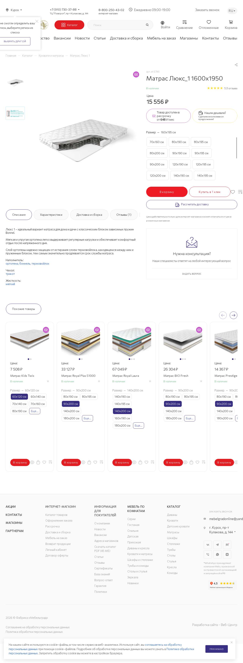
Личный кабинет (56, 549)
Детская (132, 536)
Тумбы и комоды (138, 565)
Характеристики (51, 214)
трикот (10, 273)
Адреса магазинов (106, 540)
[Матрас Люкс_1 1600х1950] (84, 137)
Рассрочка (52, 526)
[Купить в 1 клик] (38, 462)
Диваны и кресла (138, 548)
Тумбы (171, 549)
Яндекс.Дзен (227, 554)
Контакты (14, 514)
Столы (171, 555)
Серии (131, 519)
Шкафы (172, 538)
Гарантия (100, 585)
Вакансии (100, 535)
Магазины (14, 522)
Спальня (132, 530)
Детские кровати (178, 526)
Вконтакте (208, 545)
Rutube (227, 545)
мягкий (10, 284)
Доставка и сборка (89, 214)
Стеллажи (173, 543)
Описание (19, 214)
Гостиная (133, 524)
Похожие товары (23, 309)
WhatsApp (217, 554)
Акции (11, 506)
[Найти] (147, 25)
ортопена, (12, 263)
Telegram (217, 545)
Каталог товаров (56, 514)
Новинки (133, 583)
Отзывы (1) (123, 214)
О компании (102, 523)
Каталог (174, 506)
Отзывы (99, 562)
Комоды (172, 572)
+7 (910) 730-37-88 (63, 9)
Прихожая (134, 542)
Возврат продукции (58, 543)
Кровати (172, 520)
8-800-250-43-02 (111, 10)
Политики (100, 591)
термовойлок (40, 263)
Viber (208, 554)
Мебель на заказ (56, 538)
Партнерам (15, 531)
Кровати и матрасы (139, 554)
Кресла (172, 567)
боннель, (25, 263)
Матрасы (173, 532)
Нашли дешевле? (215, 113)
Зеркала (132, 577)
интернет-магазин (108, 13)
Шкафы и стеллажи (140, 559)
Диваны (172, 514)
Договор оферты (56, 555)
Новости (100, 529)
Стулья (171, 561)
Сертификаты (103, 568)
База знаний (102, 574)
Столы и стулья (137, 571)
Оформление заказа (58, 520)
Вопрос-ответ (103, 580)
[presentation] (223, 315)
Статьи (98, 556)
